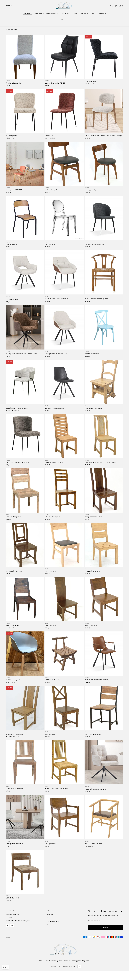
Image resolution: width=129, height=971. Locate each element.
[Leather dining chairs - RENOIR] (64, 57)
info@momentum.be (12, 914)
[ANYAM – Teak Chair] (25, 872)
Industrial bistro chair (92, 354)
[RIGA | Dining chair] (64, 545)
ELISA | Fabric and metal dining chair (17, 462)
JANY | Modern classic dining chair (56, 354)
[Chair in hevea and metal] (104, 708)
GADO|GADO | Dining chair (14, 788)
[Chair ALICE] (64, 111)
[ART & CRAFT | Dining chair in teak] (64, 762)
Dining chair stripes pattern (93, 517)
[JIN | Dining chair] (64, 218)
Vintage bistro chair (12, 244)
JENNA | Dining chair (12, 625)
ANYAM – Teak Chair (12, 898)
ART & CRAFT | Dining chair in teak (56, 788)
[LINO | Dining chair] (64, 599)
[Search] (111, 6)
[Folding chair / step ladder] (104, 382)
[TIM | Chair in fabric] (25, 272)
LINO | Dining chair (51, 625)
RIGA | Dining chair (51, 571)
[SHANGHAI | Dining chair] (25, 545)
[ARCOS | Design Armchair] (104, 817)
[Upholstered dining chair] (25, 57)
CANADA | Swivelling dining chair (96, 789)
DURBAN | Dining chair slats (54, 462)
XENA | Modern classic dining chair (96, 299)
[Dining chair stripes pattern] (104, 490)
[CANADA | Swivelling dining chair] (104, 762)
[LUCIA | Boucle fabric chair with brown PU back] (25, 327)
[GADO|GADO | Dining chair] (25, 762)
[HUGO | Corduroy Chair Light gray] (25, 382)
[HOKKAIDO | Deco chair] (64, 653)
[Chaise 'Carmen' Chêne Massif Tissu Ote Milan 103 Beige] (104, 111)
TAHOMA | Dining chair (52, 517)
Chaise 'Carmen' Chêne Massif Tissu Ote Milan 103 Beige (103, 135)
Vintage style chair (51, 190)
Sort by (8, 29)
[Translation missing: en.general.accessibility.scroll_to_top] (79, 966)
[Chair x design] (64, 708)
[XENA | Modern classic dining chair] (104, 272)
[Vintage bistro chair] (25, 218)
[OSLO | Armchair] (64, 817)
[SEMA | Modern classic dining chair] (64, 272)
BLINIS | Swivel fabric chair (14, 843)
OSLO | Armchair (50, 843)
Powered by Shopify (69, 966)
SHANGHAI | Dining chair (14, 571)
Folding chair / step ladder (93, 408)
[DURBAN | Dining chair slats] (64, 436)
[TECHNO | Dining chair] (25, 490)
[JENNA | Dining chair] (25, 599)
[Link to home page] (64, 950)
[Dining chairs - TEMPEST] (25, 164)
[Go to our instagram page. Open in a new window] (12, 925)
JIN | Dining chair (50, 244)
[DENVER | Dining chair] (25, 653)
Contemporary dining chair (14, 734)
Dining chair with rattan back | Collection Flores (100, 462)
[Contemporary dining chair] (25, 708)
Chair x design (50, 734)
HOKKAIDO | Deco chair (53, 680)
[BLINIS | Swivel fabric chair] (25, 817)
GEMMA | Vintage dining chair (55, 408)
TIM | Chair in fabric (12, 299)
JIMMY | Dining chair (91, 625)
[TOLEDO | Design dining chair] (104, 218)
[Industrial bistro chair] (104, 327)
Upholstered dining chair (14, 83)
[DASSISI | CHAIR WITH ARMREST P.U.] (104, 653)
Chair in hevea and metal (93, 734)
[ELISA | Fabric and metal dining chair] (25, 436)
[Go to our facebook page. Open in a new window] (7, 925)
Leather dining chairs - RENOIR (55, 83)
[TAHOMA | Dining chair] (64, 490)
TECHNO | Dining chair (13, 517)
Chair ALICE (49, 135)
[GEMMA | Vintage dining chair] (64, 382)
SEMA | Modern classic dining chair (56, 299)
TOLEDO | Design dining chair (94, 244)
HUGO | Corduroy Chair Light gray (17, 408)
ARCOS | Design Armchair (93, 843)
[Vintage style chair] (64, 164)
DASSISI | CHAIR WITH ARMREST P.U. (97, 680)
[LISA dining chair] (104, 57)
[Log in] (116, 6)
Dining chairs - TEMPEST (14, 190)
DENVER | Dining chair (13, 680)
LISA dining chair (90, 81)
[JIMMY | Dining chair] (104, 599)
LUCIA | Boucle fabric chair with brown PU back (21, 354)
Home (61, 20)
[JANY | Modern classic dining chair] (64, 327)
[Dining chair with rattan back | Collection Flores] (104, 436)
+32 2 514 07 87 (11, 918)
